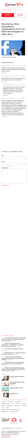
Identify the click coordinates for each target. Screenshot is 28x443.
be (8, 11)
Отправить (5, 185)
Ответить (4, 73)
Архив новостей (18, 9)
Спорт (12, 403)
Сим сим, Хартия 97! (20, 15)
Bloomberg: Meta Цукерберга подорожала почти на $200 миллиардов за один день (13, 29)
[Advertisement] (14, 135)
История (24, 403)
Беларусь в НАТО (14, 411)
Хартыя (14, 5)
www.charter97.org (18, 428)
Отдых (7, 407)
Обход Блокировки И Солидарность (10, 409)
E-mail (3, 161)
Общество (10, 401)
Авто (2, 407)
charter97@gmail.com (6, 435)
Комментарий (4, 167)
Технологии (17, 405)
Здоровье (23, 405)
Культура (18, 403)
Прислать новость (7, 9)
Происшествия (5, 403)
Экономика (18, 401)
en (13, 11)
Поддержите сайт (7, 15)
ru (10, 11)
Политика (3, 401)
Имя (2, 155)
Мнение (3, 374)
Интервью (9, 405)
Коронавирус (4, 411)
